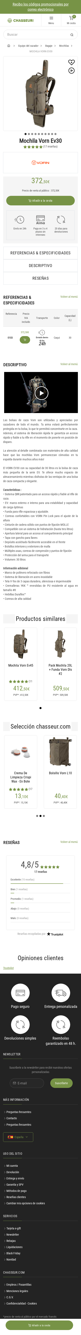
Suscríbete (61, 1083)
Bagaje (48, 45)
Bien (19, 889)
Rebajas (11, 1240)
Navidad (11, 1259)
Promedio (22, 898)
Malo (19, 918)
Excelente (22, 879)
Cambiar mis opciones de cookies (25, 1203)
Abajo (20, 908)
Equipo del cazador (28, 45)
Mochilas (64, 45)
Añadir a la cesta (42, 200)
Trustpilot (8, 968)
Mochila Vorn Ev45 (20, 665)
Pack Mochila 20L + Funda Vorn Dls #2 (60, 669)
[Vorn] (40, 162)
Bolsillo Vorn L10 (60, 773)
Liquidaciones (14, 1247)
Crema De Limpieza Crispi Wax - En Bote (20, 777)
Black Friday (13, 1253)
